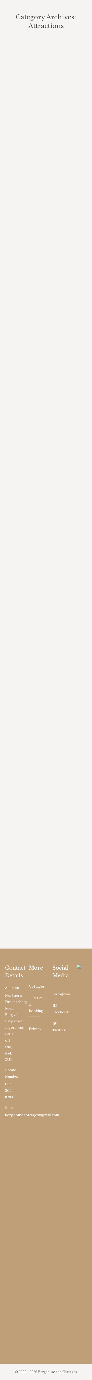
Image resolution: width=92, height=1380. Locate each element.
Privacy (35, 1028)
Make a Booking (36, 1004)
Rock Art (23, 527)
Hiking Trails (29, 202)
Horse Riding (29, 312)
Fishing (21, 416)
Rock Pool (25, 749)
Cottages (37, 986)
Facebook (60, 1012)
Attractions (21, 100)
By (50, 100)
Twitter (59, 1030)
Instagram (61, 994)
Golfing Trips (29, 638)
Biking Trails (28, 91)
